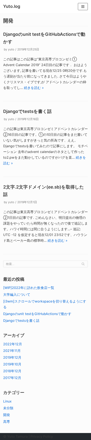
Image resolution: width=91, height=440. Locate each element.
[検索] (83, 264)
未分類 (8, 408)
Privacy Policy (41, 436)
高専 (6, 421)
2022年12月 (12, 344)
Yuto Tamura (17, 436)
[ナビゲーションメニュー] (83, 6)
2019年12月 (12, 357)
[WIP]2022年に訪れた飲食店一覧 (28, 288)
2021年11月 (12, 350)
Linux (7, 401)
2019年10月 (12, 364)
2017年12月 (12, 378)
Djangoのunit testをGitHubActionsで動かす (37, 314)
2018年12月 (12, 371)
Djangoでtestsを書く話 (27, 111)
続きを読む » (34, 88)
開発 (6, 415)
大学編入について (16, 294)
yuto (11, 49)
